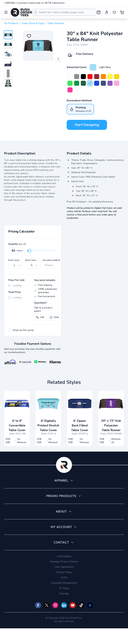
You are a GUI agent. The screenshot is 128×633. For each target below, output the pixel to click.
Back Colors (30, 260)
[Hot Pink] (70, 90)
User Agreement (64, 567)
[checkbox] (10, 330)
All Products (11, 23)
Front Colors (13, 260)
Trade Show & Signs (33, 23)
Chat (56, 317)
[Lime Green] (70, 83)
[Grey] (76, 76)
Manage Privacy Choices (64, 561)
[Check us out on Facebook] (38, 605)
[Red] (90, 76)
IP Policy (64, 588)
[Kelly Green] (76, 83)
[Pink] (116, 83)
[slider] (29, 250)
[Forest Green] (83, 83)
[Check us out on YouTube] (73, 605)
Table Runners (56, 23)
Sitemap (64, 593)
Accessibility (64, 556)
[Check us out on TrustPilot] (90, 605)
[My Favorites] (114, 12)
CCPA (64, 577)
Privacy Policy (64, 572)
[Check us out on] (64, 605)
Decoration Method (51, 260)
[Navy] (103, 83)
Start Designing (87, 125)
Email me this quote (23, 330)
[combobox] (64, 12)
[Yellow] (110, 76)
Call (42, 317)
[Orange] (103, 76)
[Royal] (96, 83)
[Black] (83, 76)
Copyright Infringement (64, 583)
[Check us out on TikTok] (81, 605)
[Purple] (110, 83)
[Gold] (116, 76)
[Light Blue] (93, 67)
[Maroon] (96, 76)
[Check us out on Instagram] (55, 605)
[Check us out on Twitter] (47, 605)
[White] (70, 76)
